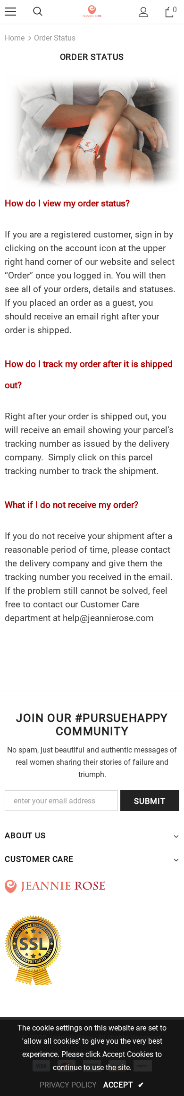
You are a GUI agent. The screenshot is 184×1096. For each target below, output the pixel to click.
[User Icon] (144, 12)
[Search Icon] (37, 11)
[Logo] (92, 11)
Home (15, 37)
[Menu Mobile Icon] (10, 11)
